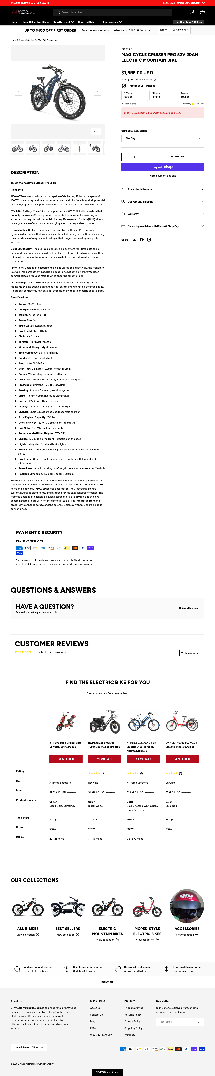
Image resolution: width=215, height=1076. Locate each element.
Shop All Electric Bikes (35, 21)
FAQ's (93, 1028)
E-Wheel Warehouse (26, 1064)
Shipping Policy (133, 1028)
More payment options (163, 175)
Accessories (110, 21)
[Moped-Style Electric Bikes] (147, 906)
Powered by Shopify (45, 1064)
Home (14, 21)
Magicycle (126, 48)
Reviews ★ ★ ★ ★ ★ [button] (107, 1072)
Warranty (129, 1034)
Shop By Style (86, 21)
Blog (92, 1021)
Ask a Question (190, 608)
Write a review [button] (189, 652)
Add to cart (177, 156)
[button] (202, 12)
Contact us (96, 1014)
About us (95, 1007)
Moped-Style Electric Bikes (147, 931)
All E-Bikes (28, 928)
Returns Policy (133, 1014)
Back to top (107, 981)
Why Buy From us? (101, 1034)
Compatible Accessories (134, 130)
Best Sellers (67, 928)
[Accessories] (187, 906)
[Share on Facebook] (141, 239)
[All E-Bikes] (28, 906)
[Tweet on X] (134, 239)
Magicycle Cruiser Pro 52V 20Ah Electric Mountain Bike (39, 40)
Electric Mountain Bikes (107, 931)
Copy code (182, 30)
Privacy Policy (132, 1021)
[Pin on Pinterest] (149, 239)
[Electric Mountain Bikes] (108, 906)
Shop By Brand (61, 21)
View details (66, 759)
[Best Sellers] (68, 906)
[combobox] (112, 12)
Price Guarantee (133, 1007)
